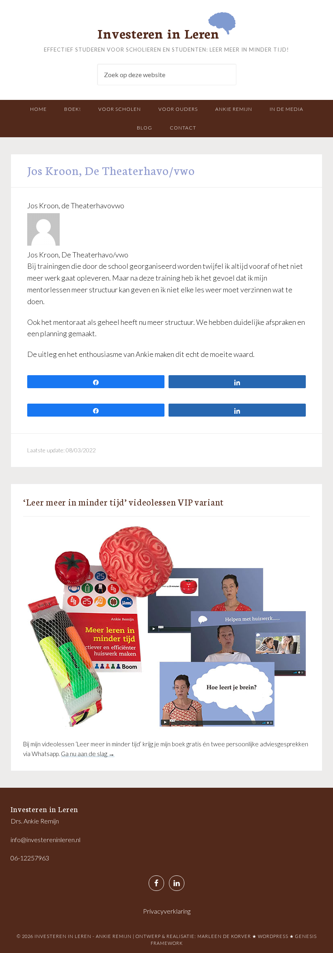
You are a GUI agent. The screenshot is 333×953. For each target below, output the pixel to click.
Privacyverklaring (166, 911)
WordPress (273, 936)
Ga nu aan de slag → (88, 753)
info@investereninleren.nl (45, 839)
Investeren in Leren (158, 33)
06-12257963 (30, 858)
